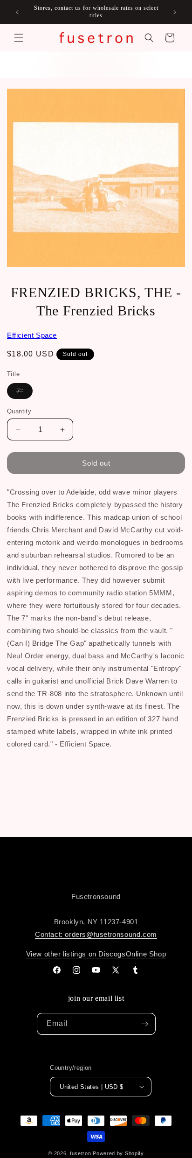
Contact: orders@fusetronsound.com (96, 934)
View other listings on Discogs (76, 954)
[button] (18, 38)
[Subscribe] (145, 1024)
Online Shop (146, 954)
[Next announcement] (175, 12)
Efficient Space (32, 335)
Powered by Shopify (118, 1153)
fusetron (80, 1153)
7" (24, 393)
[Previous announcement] (17, 12)
